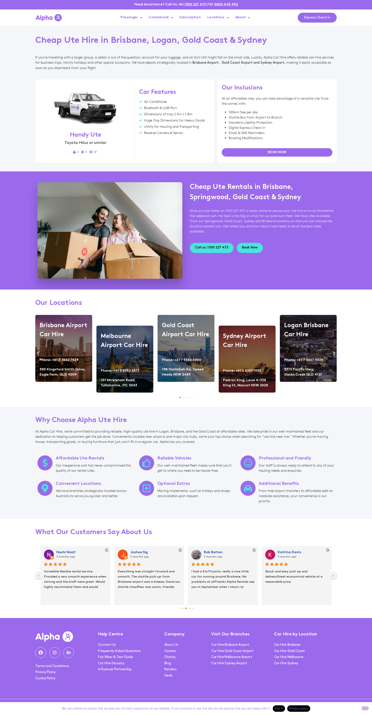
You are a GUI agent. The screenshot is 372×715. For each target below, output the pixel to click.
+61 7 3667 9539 (310, 360)
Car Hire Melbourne (288, 657)
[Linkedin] (68, 652)
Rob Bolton (213, 552)
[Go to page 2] (186, 608)
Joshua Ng (139, 552)
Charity (170, 657)
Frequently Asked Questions (119, 651)
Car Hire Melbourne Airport (231, 657)
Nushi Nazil (65, 552)
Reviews (170, 669)
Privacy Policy (45, 672)
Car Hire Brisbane (287, 644)
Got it (279, 708)
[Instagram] (54, 652)
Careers (170, 651)
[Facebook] (40, 652)
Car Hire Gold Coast (289, 651)
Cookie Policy (45, 678)
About (240, 17)
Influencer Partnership (114, 669)
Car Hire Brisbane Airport (230, 644)
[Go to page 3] (189, 608)
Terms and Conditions (52, 666)
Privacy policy (298, 708)
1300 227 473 (195, 4)
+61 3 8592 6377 (126, 371)
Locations (216, 17)
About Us (171, 644)
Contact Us (107, 644)
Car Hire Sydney (286, 663)
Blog (167, 663)
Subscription (190, 17)
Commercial (159, 17)
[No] (365, 708)
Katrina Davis (289, 552)
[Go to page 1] (182, 608)
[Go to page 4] (192, 608)
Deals (168, 675)
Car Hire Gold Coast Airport (232, 651)
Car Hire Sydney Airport (229, 663)
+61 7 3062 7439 (65, 360)
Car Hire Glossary (111, 663)
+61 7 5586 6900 (187, 360)
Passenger (129, 17)
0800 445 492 (226, 4)
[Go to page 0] (179, 608)
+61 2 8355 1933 (248, 371)
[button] (38, 353)
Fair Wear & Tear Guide (115, 657)
